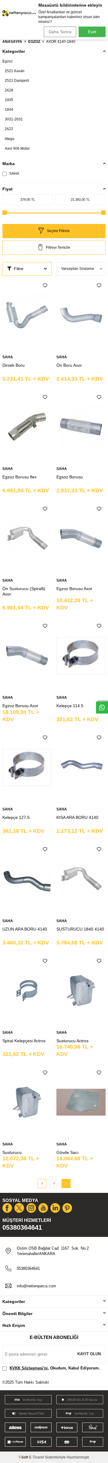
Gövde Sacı (67, 1152)
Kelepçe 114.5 (69, 705)
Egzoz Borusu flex (19, 476)
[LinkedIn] (55, 1208)
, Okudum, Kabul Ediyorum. (55, 1368)
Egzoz (34, 42)
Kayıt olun (89, 1354)
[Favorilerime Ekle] (45, 286)
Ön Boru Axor (69, 365)
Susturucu (12, 1152)
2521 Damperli (17, 80)
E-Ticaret (36, 1457)
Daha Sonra (60, 31)
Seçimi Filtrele (58, 231)
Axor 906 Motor (17, 148)
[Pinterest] (67, 1208)
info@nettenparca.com (36, 1286)
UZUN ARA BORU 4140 (24, 929)
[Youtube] (43, 1208)
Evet (92, 31)
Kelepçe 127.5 (16, 817)
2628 (9, 90)
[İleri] (66, 1183)
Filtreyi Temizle (58, 247)
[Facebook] (7, 1208)
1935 (9, 100)
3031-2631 (14, 119)
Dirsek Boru (13, 365)
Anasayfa (12, 42)
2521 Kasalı (14, 71)
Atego (9, 139)
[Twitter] (19, 1208)
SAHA (13, 173)
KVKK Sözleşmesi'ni (29, 1368)
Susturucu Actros (72, 1040)
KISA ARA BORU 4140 (77, 817)
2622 (9, 129)
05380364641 (22, 1227)
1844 (9, 109)
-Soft (23, 1457)
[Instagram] (31, 1208)
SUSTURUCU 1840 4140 (80, 929)
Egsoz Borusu (69, 476)
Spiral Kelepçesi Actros (24, 1040)
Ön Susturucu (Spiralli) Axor (23, 591)
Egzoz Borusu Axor (74, 588)
